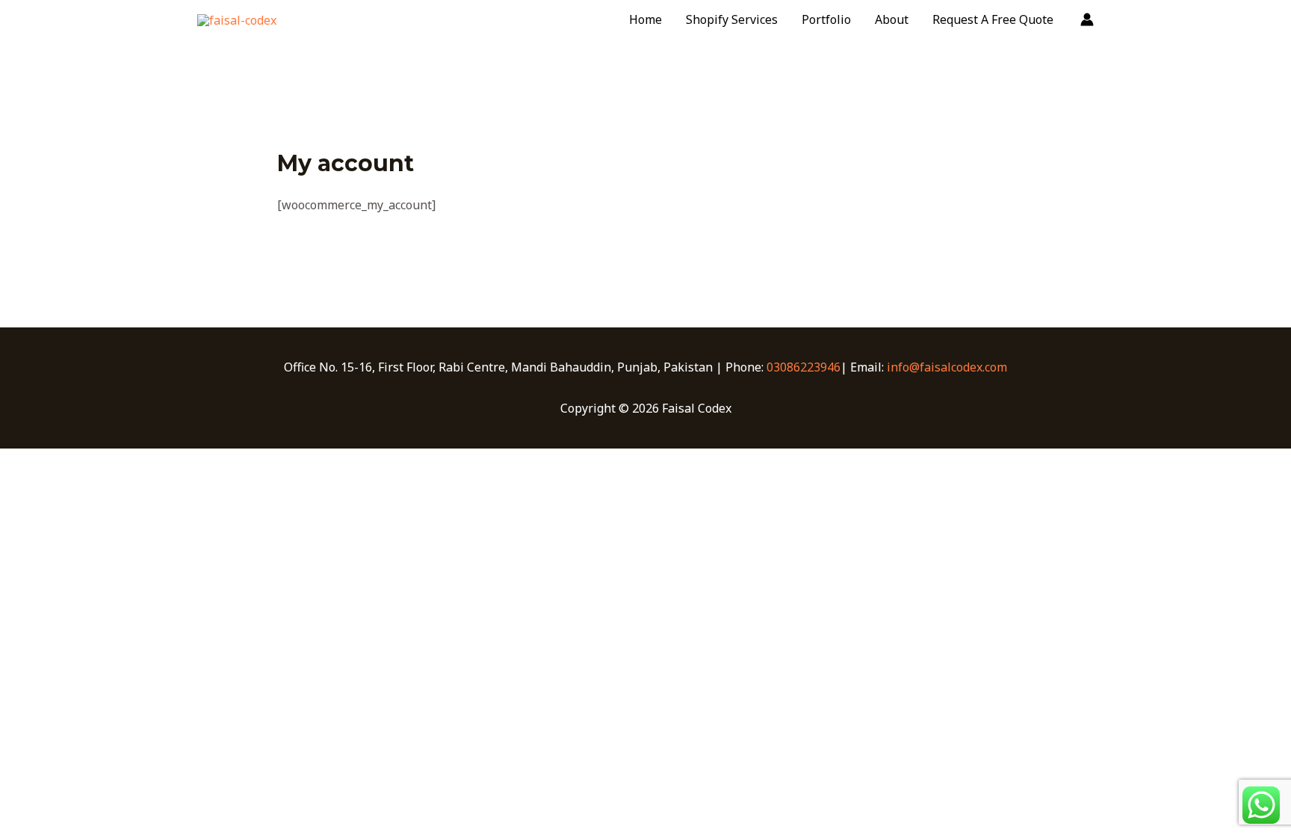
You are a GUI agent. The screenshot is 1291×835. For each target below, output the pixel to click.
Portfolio (826, 19)
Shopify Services (732, 19)
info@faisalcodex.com (947, 367)
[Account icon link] (1087, 19)
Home (645, 19)
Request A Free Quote (992, 19)
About (891, 19)
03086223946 (803, 367)
